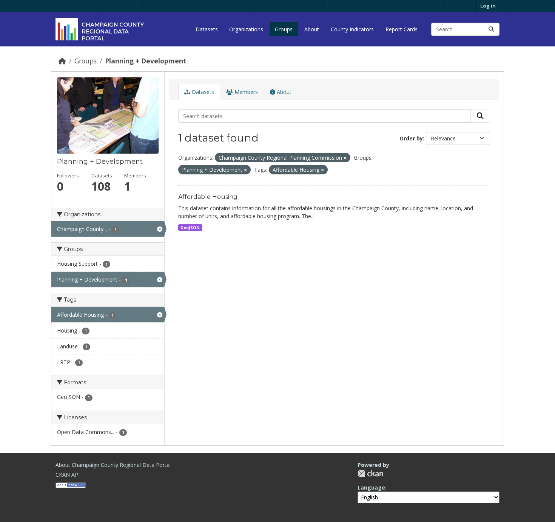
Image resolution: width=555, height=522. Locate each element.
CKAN (370, 473)
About (311, 29)
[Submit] (491, 29)
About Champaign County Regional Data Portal (113, 464)
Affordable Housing (207, 196)
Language (371, 487)
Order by (411, 138)
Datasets (207, 29)
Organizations (246, 29)
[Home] (62, 60)
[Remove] (345, 158)
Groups (284, 29)
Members (245, 91)
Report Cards (401, 29)
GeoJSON (190, 227)
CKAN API (67, 474)
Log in (488, 5)
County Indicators (352, 29)
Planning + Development (146, 60)
